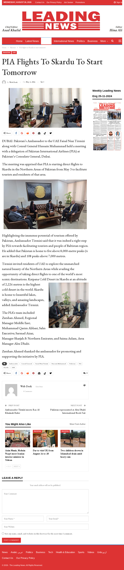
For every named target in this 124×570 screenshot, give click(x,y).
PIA (80, 364)
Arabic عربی (17, 552)
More (103, 41)
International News (64, 41)
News (5, 552)
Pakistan (46, 41)
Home (19, 41)
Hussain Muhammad (59, 364)
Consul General (26, 364)
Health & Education (65, 552)
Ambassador (13, 364)
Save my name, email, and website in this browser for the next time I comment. (38, 533)
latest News (32, 41)
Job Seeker (68, 2)
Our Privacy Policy (54, 2)
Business (93, 41)
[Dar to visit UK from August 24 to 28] (45, 438)
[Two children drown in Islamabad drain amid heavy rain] (72, 438)
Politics (81, 41)
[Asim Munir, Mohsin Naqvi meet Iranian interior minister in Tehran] (17, 438)
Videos (90, 552)
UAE (14, 52)
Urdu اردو (101, 552)
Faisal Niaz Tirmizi (41, 364)
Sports (81, 552)
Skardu (5, 367)
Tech (50, 552)
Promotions (80, 2)
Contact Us (39, 2)
